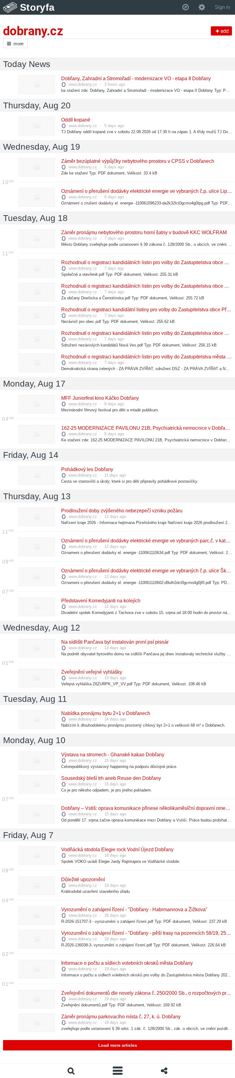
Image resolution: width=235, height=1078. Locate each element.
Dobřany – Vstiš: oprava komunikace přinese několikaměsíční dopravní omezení (147, 808)
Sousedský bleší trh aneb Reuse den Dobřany (110, 778)
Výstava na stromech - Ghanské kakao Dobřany (112, 754)
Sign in (222, 7)
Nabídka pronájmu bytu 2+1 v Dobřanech (105, 713)
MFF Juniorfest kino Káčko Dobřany (99, 398)
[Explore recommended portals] (185, 7)
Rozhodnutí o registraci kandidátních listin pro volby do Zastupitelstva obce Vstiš (147, 262)
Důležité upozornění (82, 879)
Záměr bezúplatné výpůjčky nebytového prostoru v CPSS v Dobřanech (137, 161)
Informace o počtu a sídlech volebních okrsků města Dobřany (126, 963)
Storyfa (37, 7)
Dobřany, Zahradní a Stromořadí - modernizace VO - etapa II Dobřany (135, 78)
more (18, 43)
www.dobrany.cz (83, 84)
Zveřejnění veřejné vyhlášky (91, 672)
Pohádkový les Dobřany (87, 469)
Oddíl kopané (75, 119)
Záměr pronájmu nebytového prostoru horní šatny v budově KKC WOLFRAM (143, 232)
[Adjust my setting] (202, 7)
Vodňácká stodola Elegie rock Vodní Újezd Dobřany (117, 849)
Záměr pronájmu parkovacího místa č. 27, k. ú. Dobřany (120, 1016)
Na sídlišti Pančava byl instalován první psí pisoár (114, 642)
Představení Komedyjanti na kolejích (100, 600)
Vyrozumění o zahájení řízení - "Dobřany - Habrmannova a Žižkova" (134, 909)
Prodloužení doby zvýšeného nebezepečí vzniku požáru (121, 510)
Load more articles (117, 1045)
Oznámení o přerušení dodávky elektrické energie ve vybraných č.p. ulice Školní (147, 570)
